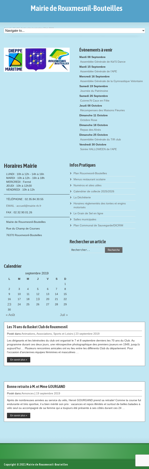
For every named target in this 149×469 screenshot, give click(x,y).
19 (38, 299)
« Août (9, 315)
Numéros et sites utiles (87, 185)
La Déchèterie (82, 197)
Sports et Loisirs (63, 333)
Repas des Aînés (90, 129)
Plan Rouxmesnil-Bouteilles (90, 173)
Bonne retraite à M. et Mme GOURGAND (36, 386)
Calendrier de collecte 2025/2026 (94, 191)
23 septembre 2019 (87, 333)
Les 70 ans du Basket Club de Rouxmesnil (37, 327)
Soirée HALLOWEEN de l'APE (98, 149)
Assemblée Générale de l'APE (98, 71)
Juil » (65, 315)
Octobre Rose (88, 120)
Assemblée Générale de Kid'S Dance (103, 61)
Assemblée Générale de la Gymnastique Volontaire (111, 81)
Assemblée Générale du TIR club (100, 139)
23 (9, 304)
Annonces (28, 393)
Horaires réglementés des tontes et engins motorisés (100, 205)
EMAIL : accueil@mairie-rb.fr (23, 205)
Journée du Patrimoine (94, 90)
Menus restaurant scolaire (90, 179)
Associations (44, 333)
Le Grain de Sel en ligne (88, 213)
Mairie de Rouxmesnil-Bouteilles (76, 8)
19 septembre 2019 (48, 393)
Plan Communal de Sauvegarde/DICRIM (98, 225)
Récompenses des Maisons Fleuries (102, 110)
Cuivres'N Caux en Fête (94, 100)
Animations (28, 333)
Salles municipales (85, 219)
